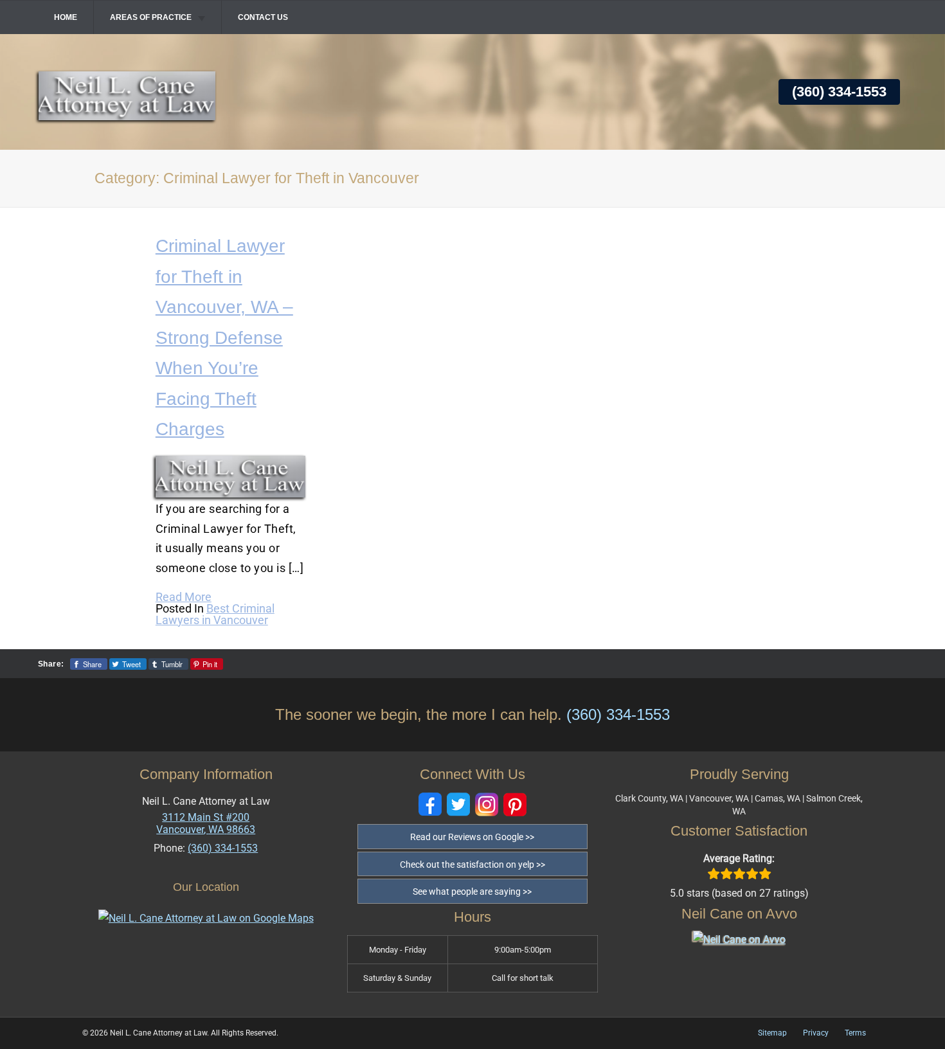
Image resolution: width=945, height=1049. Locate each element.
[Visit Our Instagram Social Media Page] (486, 804)
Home (65, 17)
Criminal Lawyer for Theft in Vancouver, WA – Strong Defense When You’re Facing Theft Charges (224, 337)
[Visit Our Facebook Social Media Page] (430, 804)
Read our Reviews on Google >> (472, 837)
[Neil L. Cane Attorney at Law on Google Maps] (206, 918)
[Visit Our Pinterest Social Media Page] (514, 804)
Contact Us (263, 17)
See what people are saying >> (472, 891)
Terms (855, 1032)
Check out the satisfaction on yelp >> (472, 864)
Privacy (816, 1032)
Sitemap (772, 1032)
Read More (184, 597)
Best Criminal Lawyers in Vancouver (215, 614)
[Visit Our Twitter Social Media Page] (458, 804)
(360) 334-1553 (839, 92)
